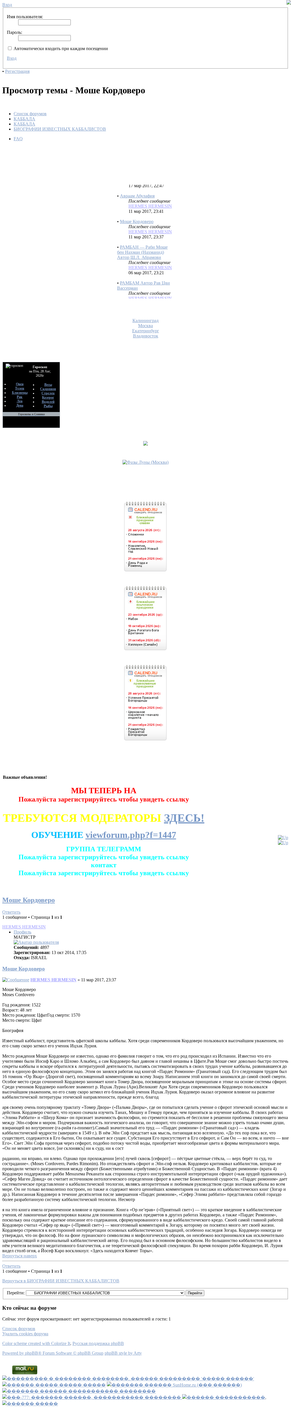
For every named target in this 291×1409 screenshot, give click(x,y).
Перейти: (16, 1292)
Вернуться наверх (19, 1255)
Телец (19, 388)
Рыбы (48, 406)
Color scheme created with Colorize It (36, 1343)
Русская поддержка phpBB (98, 1343)
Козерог (48, 397)
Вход (11, 58)
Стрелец (48, 393)
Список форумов (30, 113)
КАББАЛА (24, 118)
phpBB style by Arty (123, 1353)
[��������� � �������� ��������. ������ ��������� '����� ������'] (128, 1378)
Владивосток (145, 335)
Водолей (48, 402)
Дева (19, 405)
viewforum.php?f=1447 (131, 835)
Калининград (145, 320)
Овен (20, 384)
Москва (145, 325)
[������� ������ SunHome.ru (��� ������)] (174, 1385)
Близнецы (20, 393)
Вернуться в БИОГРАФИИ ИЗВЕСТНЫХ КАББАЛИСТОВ (60, 1280)
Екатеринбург (145, 330)
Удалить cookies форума (25, 1333)
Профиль (22, 932)
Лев (19, 401)
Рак (19, 397)
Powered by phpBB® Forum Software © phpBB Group (52, 1353)
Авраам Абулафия (137, 188)
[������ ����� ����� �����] (54, 1385)
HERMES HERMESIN (150, 198)
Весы (48, 385)
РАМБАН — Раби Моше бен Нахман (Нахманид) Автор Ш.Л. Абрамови (142, 244)
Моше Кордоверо (136, 214)
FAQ (18, 138)
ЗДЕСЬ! (184, 817)
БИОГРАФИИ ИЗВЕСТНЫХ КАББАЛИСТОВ (60, 129)
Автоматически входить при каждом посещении (60, 48)
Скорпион (48, 389)
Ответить (11, 912)
